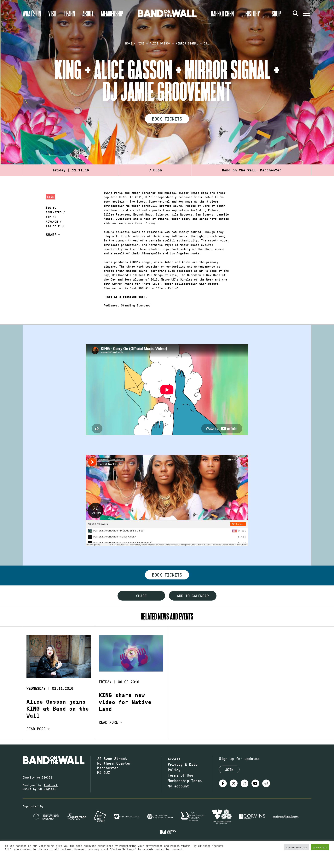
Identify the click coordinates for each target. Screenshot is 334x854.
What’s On (32, 13)
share (141, 595)
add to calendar (193, 595)
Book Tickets (167, 119)
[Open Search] (295, 13)
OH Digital (47, 789)
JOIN (229, 769)
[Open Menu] (306, 13)
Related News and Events (167, 616)
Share (51, 234)
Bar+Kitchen (222, 13)
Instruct (51, 785)
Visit (52, 13)
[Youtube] (255, 783)
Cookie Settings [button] (296, 847)
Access (174, 758)
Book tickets (167, 575)
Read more (36, 728)
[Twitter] (234, 783)
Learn (69, 13)
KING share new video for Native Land (125, 702)
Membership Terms (185, 780)
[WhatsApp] (266, 783)
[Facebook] (223, 783)
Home (128, 43)
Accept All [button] (320, 847)
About (88, 13)
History (252, 13)
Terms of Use (180, 775)
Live (50, 197)
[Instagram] (244, 783)
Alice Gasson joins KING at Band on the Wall (57, 708)
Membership (112, 13)
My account (178, 785)
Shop (276, 13)
